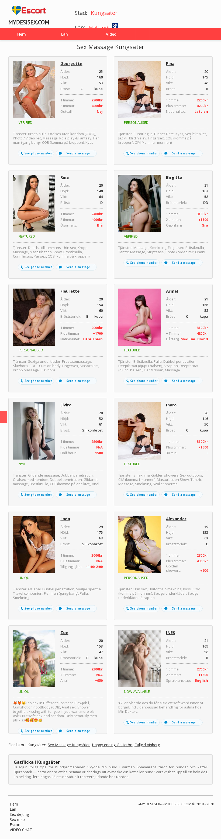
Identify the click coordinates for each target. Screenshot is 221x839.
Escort (15, 824)
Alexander (176, 518)
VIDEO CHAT (21, 829)
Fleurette (70, 291)
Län (13, 809)
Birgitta (174, 177)
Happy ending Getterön (112, 745)
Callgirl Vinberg (147, 745)
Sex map (17, 819)
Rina (64, 177)
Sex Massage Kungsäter (69, 745)
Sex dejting (19, 814)
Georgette (71, 63)
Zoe (64, 632)
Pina (170, 63)
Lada (65, 518)
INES (170, 632)
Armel (172, 291)
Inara (171, 404)
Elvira (65, 404)
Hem (14, 804)
